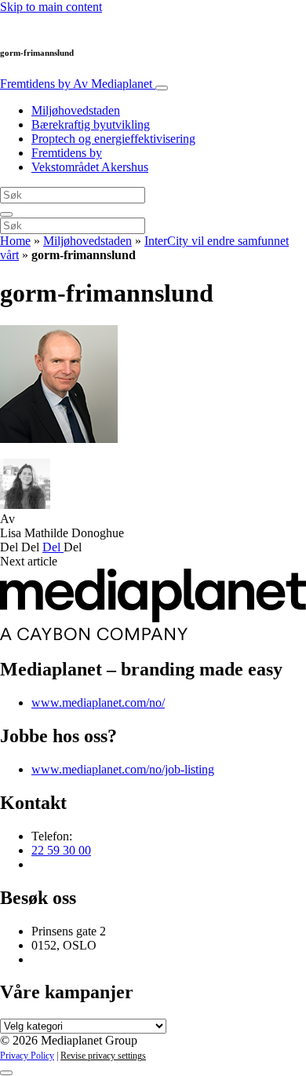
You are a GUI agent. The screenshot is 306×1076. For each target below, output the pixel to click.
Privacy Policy (27, 1055)
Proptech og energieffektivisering (113, 138)
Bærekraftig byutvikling (90, 124)
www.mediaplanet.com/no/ (98, 702)
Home (15, 240)
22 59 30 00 (61, 850)
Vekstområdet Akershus (89, 167)
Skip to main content (51, 6)
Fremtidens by (76, 83)
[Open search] (6, 214)
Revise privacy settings (103, 1055)
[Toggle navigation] (161, 88)
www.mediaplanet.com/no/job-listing (122, 769)
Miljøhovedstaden (75, 110)
